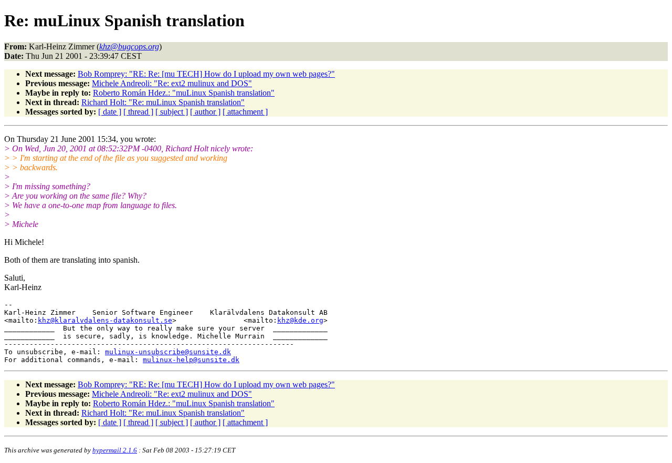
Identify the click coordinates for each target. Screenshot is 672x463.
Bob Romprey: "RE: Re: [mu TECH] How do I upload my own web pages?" (206, 73)
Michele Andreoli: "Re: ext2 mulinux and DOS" (172, 83)
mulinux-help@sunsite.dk (191, 360)
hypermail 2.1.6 (114, 450)
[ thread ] (138, 111)
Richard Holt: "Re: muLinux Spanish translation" (163, 102)
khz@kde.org (300, 320)
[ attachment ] (245, 111)
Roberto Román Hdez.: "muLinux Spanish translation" (184, 92)
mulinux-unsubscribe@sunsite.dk (168, 352)
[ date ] (109, 111)
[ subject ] (171, 111)
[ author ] (205, 111)
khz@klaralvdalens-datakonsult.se (105, 320)
